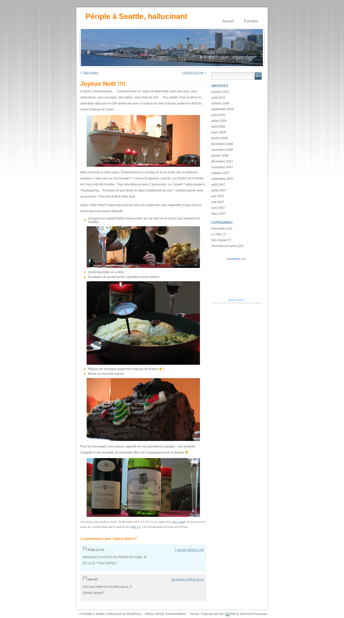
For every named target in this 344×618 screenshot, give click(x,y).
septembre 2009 (222, 109)
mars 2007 (218, 213)
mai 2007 (217, 202)
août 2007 (218, 184)
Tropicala (207, 614)
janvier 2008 (219, 155)
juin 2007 (217, 196)
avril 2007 (218, 208)
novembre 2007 (222, 167)
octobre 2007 (220, 173)
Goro (221, 614)
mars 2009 (218, 132)
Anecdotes (218, 228)
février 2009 (219, 138)
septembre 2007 (222, 179)
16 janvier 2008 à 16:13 (187, 579)
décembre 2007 (222, 161)
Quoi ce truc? (236, 299)
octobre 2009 (220, 103)
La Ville (216, 234)
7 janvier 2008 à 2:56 (189, 550)
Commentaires (176, 614)
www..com (236, 258)
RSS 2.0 (136, 526)
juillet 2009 (218, 121)
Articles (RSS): (155, 614)
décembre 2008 (222, 144)
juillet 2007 (218, 190)
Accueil (228, 21)
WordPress (134, 614)
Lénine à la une (193, 72)
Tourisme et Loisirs (224, 246)
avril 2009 (218, 126)
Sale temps (90, 72)
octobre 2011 (220, 92)
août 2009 (218, 115)
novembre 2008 (222, 150)
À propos (251, 21)
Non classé (179, 521)
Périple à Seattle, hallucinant (136, 16)
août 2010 (218, 97)
